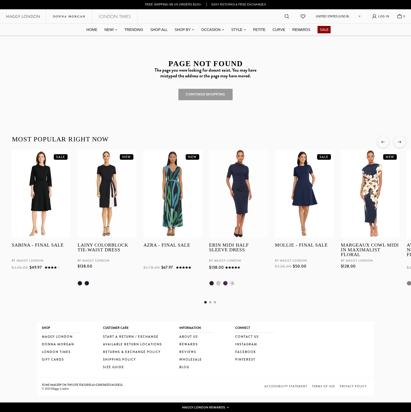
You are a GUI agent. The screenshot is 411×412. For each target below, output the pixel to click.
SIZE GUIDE (113, 367)
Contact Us (247, 337)
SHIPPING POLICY (119, 360)
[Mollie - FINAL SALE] (304, 194)
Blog (184, 367)
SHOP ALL (158, 30)
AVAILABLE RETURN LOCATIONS (132, 345)
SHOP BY (183, 30)
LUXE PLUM (225, 283)
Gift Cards (53, 360)
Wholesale (190, 360)
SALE (324, 30)
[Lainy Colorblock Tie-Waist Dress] (106, 194)
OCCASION (210, 30)
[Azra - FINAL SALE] (172, 194)
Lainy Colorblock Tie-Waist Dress (102, 248)
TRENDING (133, 30)
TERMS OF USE (323, 386)
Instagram (246, 345)
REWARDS (301, 30)
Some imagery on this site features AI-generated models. (82, 385)
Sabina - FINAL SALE (38, 245)
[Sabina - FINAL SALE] (41, 194)
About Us (188, 337)
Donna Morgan (58, 345)
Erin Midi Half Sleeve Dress (229, 248)
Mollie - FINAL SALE (301, 245)
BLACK (79, 283)
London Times (56, 352)
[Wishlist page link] (303, 16)
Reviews (187, 352)
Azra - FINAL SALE (166, 245)
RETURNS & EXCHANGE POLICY (132, 352)
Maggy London (57, 337)
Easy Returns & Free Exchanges (238, 4)
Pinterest (245, 360)
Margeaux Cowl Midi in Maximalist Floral (370, 250)
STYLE (236, 30)
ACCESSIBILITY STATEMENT (285, 386)
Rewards (188, 345)
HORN (218, 283)
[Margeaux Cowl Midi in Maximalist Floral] (370, 194)
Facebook (245, 352)
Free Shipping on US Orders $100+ (173, 4)
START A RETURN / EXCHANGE (131, 337)
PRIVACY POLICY (353, 386)
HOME (91, 30)
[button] (205, 407)
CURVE (279, 30)
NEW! (109, 30)
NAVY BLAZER (86, 283)
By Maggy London (28, 261)
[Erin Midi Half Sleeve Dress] (238, 194)
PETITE (259, 30)
